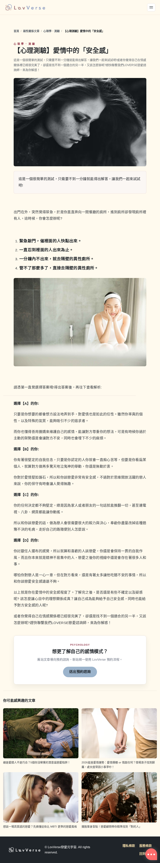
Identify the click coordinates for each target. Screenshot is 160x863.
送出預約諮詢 (80, 672)
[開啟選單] (151, 7)
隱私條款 (129, 845)
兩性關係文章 (31, 31)
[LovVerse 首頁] (25, 7)
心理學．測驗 (51, 31)
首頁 (16, 31)
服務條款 (145, 845)
